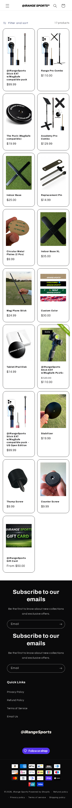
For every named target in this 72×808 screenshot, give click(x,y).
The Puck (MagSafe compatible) (18, 137)
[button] (7, 6)
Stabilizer (47, 433)
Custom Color (49, 310)
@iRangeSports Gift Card (16, 559)
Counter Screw (50, 501)
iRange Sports (20, 792)
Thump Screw (15, 501)
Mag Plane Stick (17, 310)
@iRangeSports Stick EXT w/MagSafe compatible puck (17, 75)
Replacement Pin (51, 195)
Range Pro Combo (52, 70)
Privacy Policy (15, 692)
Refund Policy (15, 700)
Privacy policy (17, 797)
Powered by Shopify (39, 792)
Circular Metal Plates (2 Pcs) (15, 253)
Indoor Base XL (50, 251)
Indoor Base (14, 195)
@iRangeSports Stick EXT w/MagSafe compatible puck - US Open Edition (18, 439)
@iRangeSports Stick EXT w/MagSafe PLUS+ (52, 370)
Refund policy (60, 792)
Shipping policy (57, 797)
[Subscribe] (61, 624)
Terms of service (37, 797)
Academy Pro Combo (49, 137)
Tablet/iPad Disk (17, 367)
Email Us (12, 716)
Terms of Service (17, 708)
